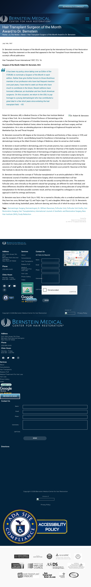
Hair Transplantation (27, 211)
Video (23, 280)
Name (38, 260)
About (23, 255)
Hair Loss (24, 273)
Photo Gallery (26, 276)
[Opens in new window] (8, 297)
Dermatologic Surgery (16, 208)
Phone (38, 270)
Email (38, 265)
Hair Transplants (27, 261)
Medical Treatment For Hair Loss (26, 269)
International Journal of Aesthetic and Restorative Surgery (58, 211)
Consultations (26, 258)
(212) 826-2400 (7, 269)
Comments (39, 278)
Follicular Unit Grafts (75, 208)
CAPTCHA (39, 289)
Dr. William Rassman (46, 208)
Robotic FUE (25, 264)
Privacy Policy (82, 313)
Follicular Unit (60, 208)
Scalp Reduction (24, 214)
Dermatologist (31, 208)
